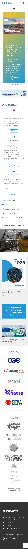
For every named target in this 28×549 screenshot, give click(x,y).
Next (25, 240)
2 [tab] (12, 251)
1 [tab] (11, 251)
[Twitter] (5, 538)
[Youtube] (18, 538)
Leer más (5, 295)
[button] (16, 78)
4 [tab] (15, 251)
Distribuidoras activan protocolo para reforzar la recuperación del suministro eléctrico (13, 50)
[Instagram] (9, 538)
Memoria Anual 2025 (12, 292)
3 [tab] (14, 251)
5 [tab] (17, 251)
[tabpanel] (14, 240)
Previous (2, 240)
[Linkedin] (14, 538)
